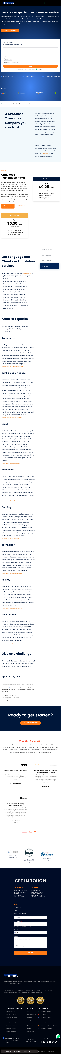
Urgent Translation (11, 1031)
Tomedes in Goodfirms (46, 1028)
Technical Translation (11, 1023)
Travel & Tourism (31, 1031)
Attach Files (9, 59)
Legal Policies (41, 1051)
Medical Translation (11, 1014)
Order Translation (6, 206)
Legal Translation (10, 1011)
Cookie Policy (27, 1051)
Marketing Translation (11, 1020)
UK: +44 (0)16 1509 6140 (30, 1041)
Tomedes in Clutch (45, 1020)
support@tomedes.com (49, 1038)
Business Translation (11, 1025)
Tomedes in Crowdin (46, 1023)
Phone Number (17, 930)
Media (28, 1023)
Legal (28, 1011)
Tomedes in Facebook (46, 1017)
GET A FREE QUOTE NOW (30, 723)
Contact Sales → (21, 206)
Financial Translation (11, 1017)
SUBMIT (30, 953)
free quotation (26, 273)
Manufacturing (30, 1025)
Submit (30, 66)
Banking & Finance (31, 1014)
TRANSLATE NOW (10, 30)
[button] (15, 932)
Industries (30, 1009)
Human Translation (11, 1028)
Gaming (29, 1020)
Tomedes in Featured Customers (49, 1025)
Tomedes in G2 (44, 1014)
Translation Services (14, 1009)
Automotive (29, 1028)
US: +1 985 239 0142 (29, 1039)
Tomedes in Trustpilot (46, 1011)
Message (18, 941)
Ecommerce (30, 1017)
